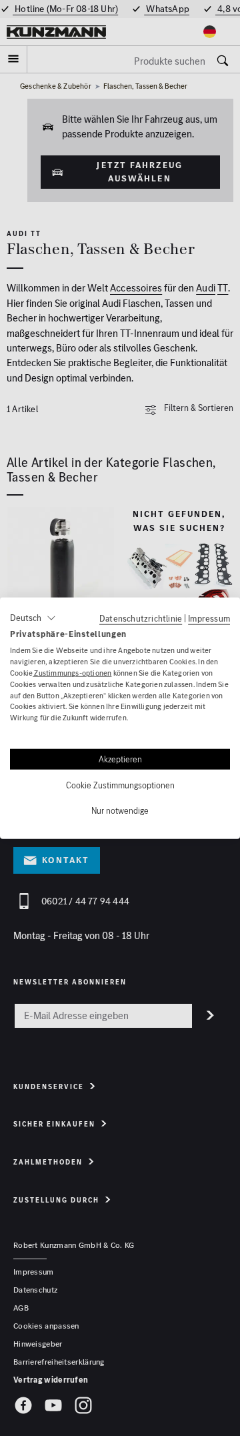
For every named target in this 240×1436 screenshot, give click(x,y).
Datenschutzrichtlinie (140, 618)
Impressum (209, 618)
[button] (33, 618)
